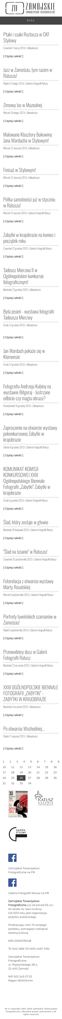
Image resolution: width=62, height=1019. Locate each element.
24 (4, 777)
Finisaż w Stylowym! (19, 169)
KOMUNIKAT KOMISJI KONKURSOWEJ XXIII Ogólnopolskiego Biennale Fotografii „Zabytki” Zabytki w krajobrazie (26, 480)
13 (29, 767)
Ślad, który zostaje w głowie (25, 522)
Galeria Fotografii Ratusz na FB (28, 893)
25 (12, 777)
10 (4, 767)
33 (21, 783)
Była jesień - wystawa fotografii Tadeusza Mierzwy (28, 314)
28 (38, 777)
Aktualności (33, 48)
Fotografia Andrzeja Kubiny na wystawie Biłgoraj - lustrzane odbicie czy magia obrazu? (27, 392)
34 (29, 783)
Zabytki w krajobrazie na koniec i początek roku (29, 237)
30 (55, 777)
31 (4, 783)
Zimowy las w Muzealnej (22, 105)
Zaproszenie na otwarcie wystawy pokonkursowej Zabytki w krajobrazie (30, 433)
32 (12, 783)
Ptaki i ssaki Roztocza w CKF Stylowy (26, 37)
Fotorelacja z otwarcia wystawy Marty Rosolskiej (28, 584)
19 (21, 772)
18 (12, 772)
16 (55, 767)
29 (46, 777)
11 (12, 767)
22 (46, 772)
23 (55, 772)
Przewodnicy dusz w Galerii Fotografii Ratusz (25, 654)
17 (4, 772)
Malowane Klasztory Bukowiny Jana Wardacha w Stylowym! (27, 137)
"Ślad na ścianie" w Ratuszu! (25, 551)
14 (38, 767)
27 (29, 777)
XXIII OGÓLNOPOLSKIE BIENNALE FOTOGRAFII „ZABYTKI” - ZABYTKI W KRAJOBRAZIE (30, 693)
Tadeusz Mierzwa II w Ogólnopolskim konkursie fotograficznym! (23, 276)
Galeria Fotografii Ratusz (37, 83)
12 (21, 767)
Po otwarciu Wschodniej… (23, 728)
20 (29, 772)
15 (46, 767)
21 (38, 772)
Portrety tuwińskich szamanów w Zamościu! (29, 619)
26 (21, 777)
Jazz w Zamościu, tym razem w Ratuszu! (27, 72)
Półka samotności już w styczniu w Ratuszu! (29, 202)
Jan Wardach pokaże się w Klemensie (24, 353)
